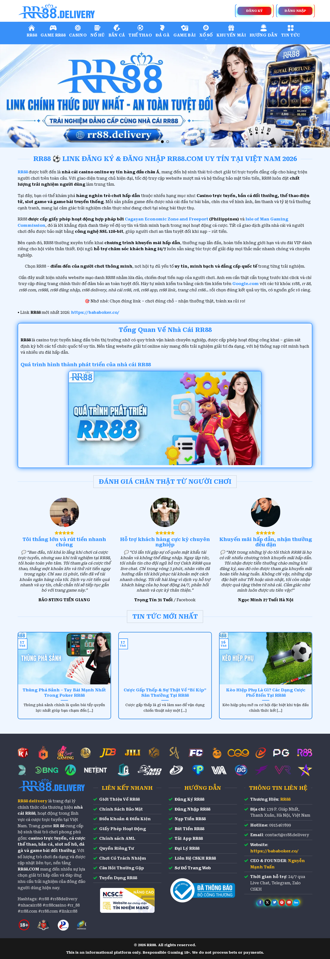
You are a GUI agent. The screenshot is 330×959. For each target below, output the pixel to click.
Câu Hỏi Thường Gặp (121, 868)
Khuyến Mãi (231, 35)
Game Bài (184, 35)
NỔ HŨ (97, 35)
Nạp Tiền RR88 (190, 819)
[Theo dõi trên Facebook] (260, 902)
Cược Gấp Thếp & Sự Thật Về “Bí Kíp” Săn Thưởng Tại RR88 (165, 693)
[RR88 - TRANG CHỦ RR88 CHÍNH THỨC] (78, 11)
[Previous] (12, 96)
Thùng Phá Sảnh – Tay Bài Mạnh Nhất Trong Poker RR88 (64, 693)
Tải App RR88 (189, 838)
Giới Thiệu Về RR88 (119, 799)
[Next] (317, 96)
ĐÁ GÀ (163, 35)
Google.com (245, 283)
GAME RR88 (53, 35)
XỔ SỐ (206, 35)
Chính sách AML (117, 838)
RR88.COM (28, 869)
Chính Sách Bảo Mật (121, 809)
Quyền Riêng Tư (116, 848)
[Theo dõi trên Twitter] (274, 902)
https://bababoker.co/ (95, 312)
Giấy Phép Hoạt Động (122, 829)
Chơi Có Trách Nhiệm (122, 858)
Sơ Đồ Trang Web (193, 868)
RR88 (32, 35)
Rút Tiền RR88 (189, 829)
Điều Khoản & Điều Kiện (125, 819)
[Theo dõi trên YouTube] (289, 902)
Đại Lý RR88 (187, 848)
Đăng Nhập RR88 (192, 809)
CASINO (78, 35)
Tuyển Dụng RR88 (118, 878)
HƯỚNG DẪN (264, 35)
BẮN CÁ (116, 35)
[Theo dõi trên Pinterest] (282, 902)
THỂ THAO (140, 35)
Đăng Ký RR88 (189, 799)
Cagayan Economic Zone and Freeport (166, 219)
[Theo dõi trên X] (267, 902)
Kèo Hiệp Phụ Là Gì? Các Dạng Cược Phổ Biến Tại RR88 (265, 693)
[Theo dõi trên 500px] (296, 902)
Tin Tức (290, 35)
